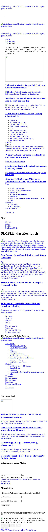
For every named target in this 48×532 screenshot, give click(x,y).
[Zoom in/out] (18, 525)
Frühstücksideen (5, 481)
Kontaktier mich (11, 208)
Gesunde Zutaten (36, 479)
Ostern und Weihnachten (18, 126)
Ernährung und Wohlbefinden (20, 190)
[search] (23, 475)
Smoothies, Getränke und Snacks (21, 138)
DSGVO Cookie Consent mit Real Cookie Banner (19, 530)
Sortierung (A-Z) (11, 228)
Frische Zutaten (27, 479)
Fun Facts (13, 196)
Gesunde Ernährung (17, 479)
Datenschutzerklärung (13, 330)
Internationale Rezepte (18, 130)
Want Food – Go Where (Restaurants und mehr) (27, 198)
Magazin (8, 142)
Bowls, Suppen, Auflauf (18, 132)
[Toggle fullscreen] (12, 525)
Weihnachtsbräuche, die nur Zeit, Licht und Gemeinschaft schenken (25, 86)
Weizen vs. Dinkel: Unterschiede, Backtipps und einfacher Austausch (25, 156)
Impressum (9, 328)
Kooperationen (15, 206)
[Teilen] (7, 525)
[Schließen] (2, 525)
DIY (11, 200)
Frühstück (13, 120)
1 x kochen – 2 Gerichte (18, 124)
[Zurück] (2, 528)
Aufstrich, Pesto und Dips (19, 136)
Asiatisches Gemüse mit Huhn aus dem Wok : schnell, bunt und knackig (26, 99)
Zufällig (8, 226)
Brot (11, 128)
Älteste (7, 224)
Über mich (9, 202)
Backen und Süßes (16, 134)
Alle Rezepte (10, 41)
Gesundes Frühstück (6, 479)
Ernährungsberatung (17, 188)
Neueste (8, 222)
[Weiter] (6, 528)
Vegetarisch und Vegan (18, 122)
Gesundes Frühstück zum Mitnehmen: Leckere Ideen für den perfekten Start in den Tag (25, 181)
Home (7, 39)
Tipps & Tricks (15, 192)
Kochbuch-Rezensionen (18, 194)
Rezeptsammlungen (17, 140)
